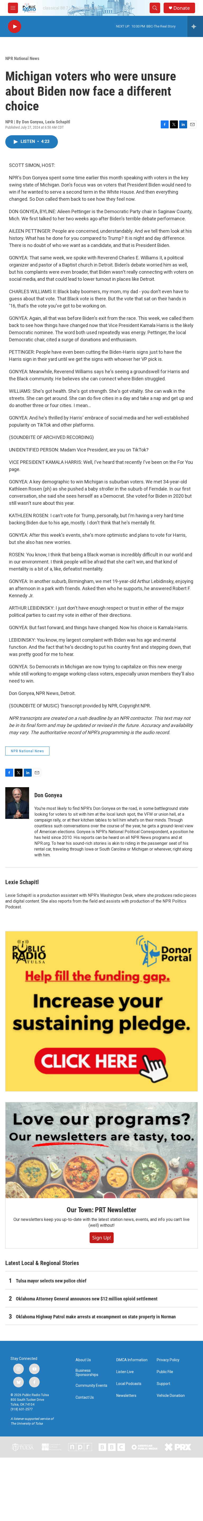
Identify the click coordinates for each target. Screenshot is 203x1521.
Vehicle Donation (171, 1396)
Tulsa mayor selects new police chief (51, 1281)
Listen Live (125, 1372)
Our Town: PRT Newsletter (101, 1210)
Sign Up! (101, 1237)
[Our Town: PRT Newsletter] (101, 1150)
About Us (83, 1360)
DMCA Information (131, 1360)
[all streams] (195, 26)
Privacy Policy (168, 1360)
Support (163, 1384)
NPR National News (22, 58)
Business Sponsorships (87, 1373)
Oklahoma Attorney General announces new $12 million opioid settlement (87, 1298)
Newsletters (126, 1396)
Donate (181, 8)
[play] (14, 27)
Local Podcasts (128, 1384)
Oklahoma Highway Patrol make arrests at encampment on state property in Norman (96, 1316)
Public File (165, 1372)
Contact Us (85, 1397)
